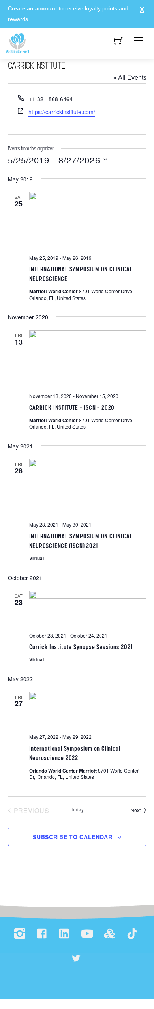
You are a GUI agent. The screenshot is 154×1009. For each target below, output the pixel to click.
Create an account (32, 8)
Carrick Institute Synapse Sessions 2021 (81, 647)
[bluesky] (76, 958)
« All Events (129, 77)
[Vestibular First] (17, 43)
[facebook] (42, 934)
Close (140, 9)
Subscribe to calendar (73, 837)
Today (77, 809)
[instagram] (19, 934)
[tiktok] (132, 934)
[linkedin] (64, 934)
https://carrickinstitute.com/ (61, 112)
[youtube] (87, 934)
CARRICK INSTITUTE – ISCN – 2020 (72, 407)
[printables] (109, 934)
